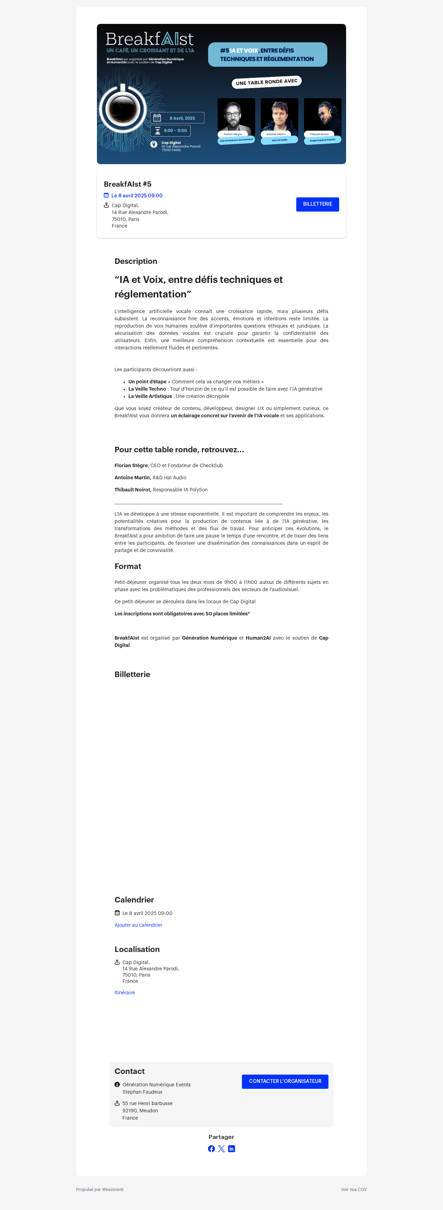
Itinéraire (125, 992)
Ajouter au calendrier (138, 925)
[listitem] (221, 341)
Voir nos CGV (354, 1189)
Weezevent (113, 1189)
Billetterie (317, 204)
